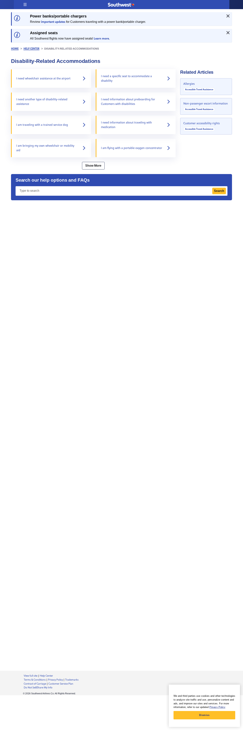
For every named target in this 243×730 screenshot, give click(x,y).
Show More (93, 165)
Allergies (189, 84)
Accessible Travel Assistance (199, 89)
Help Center (31, 48)
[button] (25, 4)
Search (219, 190)
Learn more (101, 38)
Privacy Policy (217, 707)
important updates (53, 22)
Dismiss (204, 715)
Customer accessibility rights (201, 123)
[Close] (228, 16)
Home (15, 48)
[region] (204, 706)
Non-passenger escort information (205, 103)
